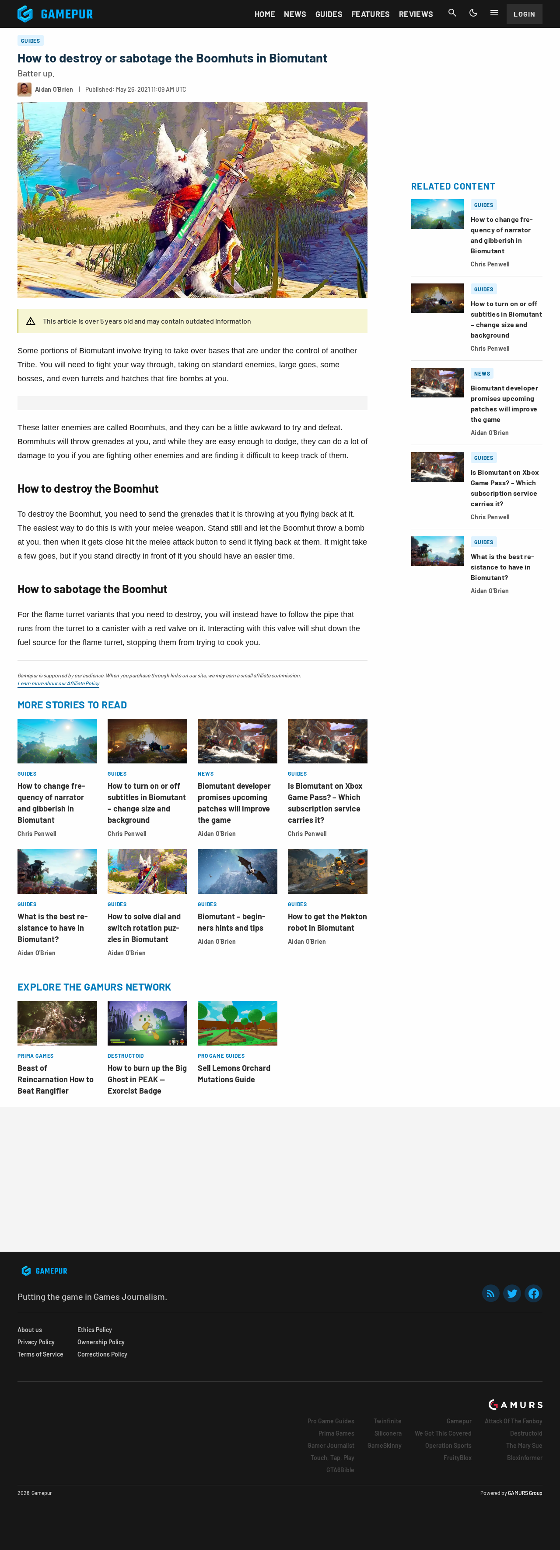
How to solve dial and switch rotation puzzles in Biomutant (144, 927)
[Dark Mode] (473, 12)
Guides (329, 14)
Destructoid (526, 1433)
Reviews (416, 14)
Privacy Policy (36, 1342)
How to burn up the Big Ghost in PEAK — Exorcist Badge (147, 1079)
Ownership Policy (101, 1342)
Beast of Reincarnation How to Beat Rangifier (56, 1079)
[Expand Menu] (494, 12)
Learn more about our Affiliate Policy (58, 683)
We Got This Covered (443, 1433)
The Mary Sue (524, 1445)
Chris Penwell (37, 833)
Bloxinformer (524, 1457)
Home (265, 14)
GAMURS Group (525, 1493)
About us (30, 1329)
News (295, 14)
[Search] (452, 12)
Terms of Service (40, 1354)
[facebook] (533, 1293)
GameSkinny (385, 1445)
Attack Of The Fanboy (513, 1421)
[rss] (491, 1293)
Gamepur (459, 1421)
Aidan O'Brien (217, 833)
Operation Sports (448, 1445)
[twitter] (512, 1293)
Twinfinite (388, 1421)
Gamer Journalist (331, 1445)
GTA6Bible (340, 1470)
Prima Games (336, 1433)
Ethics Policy (94, 1329)
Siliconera (388, 1433)
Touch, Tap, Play (332, 1457)
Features (370, 14)
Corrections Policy (102, 1354)
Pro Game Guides (331, 1421)
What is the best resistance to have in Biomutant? (53, 927)
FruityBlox (458, 1457)
